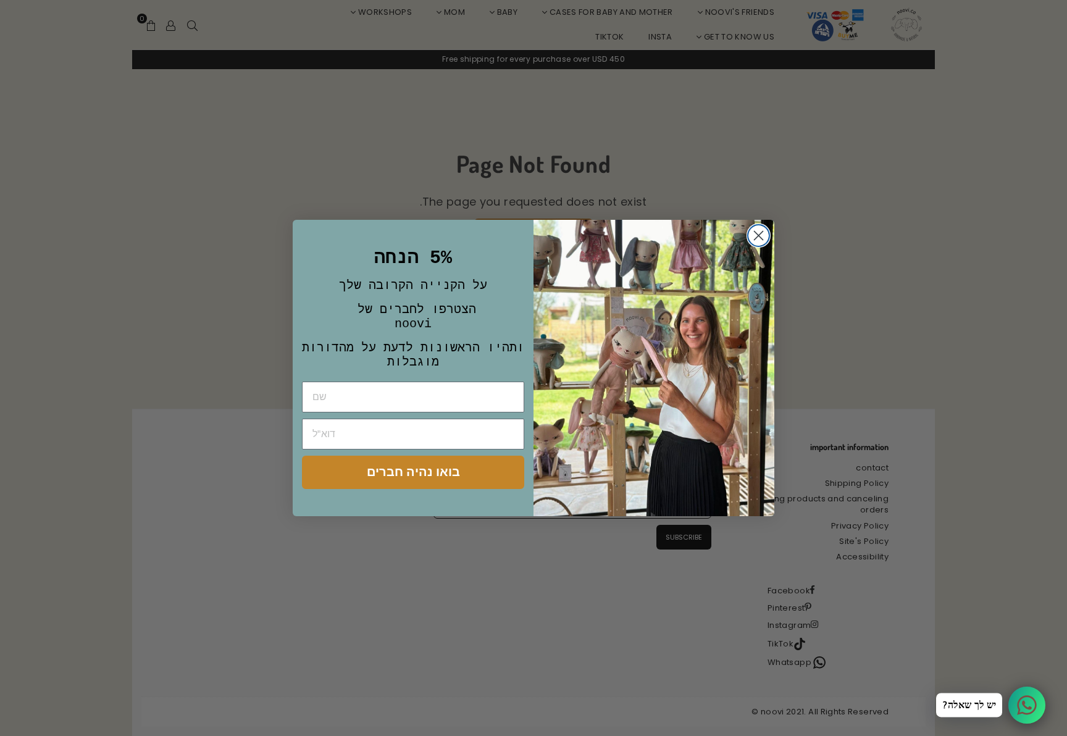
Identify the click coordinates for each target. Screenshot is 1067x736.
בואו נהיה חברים (413, 472)
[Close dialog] (758, 235)
